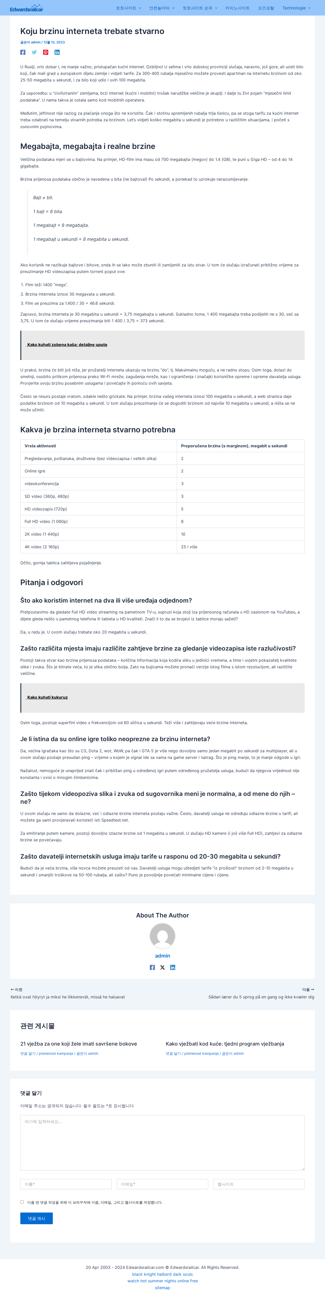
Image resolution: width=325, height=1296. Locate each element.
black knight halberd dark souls (162, 1274)
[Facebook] (22, 52)
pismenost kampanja (56, 1053)
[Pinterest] (45, 52)
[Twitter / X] (162, 967)
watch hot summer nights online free (162, 1280)
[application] (138, 7)
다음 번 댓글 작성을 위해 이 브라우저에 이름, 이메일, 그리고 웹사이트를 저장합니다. (94, 1202)
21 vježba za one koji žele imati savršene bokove (78, 1044)
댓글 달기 (28, 1053)
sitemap (162, 1287)
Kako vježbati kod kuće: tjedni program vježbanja (225, 1044)
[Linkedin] (57, 52)
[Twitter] (34, 52)
